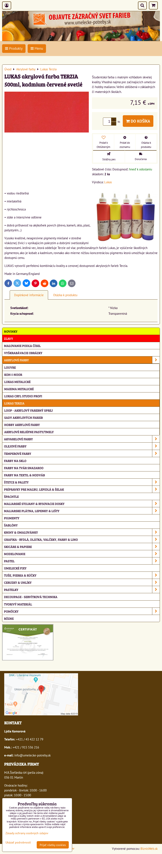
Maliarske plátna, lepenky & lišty (31, 511)
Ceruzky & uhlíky (18, 582)
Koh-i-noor (13, 374)
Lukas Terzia (14, 403)
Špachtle (11, 496)
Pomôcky (11, 611)
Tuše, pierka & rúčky (20, 575)
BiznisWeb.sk (149, 848)
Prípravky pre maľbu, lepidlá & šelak (34, 489)
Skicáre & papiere (18, 546)
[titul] (81, 39)
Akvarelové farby (18, 439)
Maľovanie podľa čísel (22, 345)
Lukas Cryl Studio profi (23, 396)
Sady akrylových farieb (23, 417)
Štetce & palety (16, 482)
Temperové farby (17, 453)
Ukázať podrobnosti (18, 842)
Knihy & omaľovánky (21, 532)
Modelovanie (14, 553)
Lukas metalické (17, 381)
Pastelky (11, 589)
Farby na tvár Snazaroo (23, 468)
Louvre (10, 367)
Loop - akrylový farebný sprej (28, 410)
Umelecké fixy (15, 568)
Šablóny (11, 525)
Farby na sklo (15, 460)
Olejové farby (15, 446)
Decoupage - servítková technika (30, 596)
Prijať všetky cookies (53, 845)
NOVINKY (11, 331)
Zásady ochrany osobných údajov (26, 833)
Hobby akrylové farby (22, 424)
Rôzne (9, 618)
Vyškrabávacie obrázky (23, 353)
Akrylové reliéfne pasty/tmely (29, 432)
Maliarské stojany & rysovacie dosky (34, 503)
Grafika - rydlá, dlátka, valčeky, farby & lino (41, 539)
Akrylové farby (16, 360)
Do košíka (140, 121)
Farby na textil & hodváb (24, 475)
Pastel (9, 561)
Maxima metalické (19, 389)
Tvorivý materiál (18, 604)
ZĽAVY (8, 338)
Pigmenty (11, 518)
